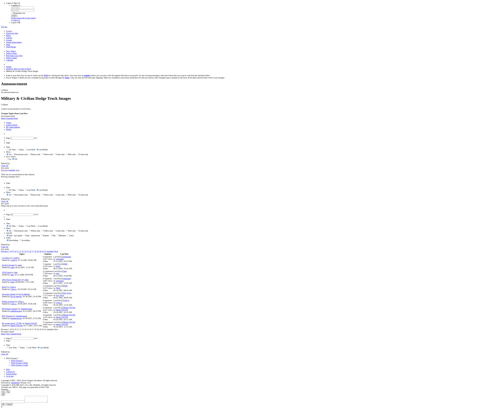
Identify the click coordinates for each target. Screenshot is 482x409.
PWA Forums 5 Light (19, 365)
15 (28, 251)
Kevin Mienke (24, 294)
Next (17, 170)
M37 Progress (7, 316)
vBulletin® (15, 383)
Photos (8, 129)
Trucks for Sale (12, 33)
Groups (9, 40)
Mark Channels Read (9, 118)
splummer (60, 259)
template (11, 170)
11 (18, 251)
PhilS (58, 266)
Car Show (6, 258)
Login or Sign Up (13, 3)
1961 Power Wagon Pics (11, 280)
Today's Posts (11, 53)
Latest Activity (12, 125)
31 (45, 251)
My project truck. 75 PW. (12, 323)
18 (35, 251)
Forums (9, 31)
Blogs (8, 36)
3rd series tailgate (9, 294)
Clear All (4, 166)
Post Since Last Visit (14, 56)
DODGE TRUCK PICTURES (18, 69)
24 (43, 251)
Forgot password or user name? (23, 18)
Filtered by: (5, 163)
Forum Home (11, 374)
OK (3, 395)
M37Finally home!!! (10, 309)
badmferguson (26, 309)
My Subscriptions (13, 127)
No (8, 392)
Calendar (9, 60)
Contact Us (10, 372)
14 (25, 251)
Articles (9, 38)
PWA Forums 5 (17, 361)
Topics (8, 123)
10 (15, 251)
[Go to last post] (72, 261)
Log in (14, 16)
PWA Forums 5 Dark (19, 363)
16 (30, 251)
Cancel (9, 404)
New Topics (11, 51)
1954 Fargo (6, 272)
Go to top (10, 376)
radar (20, 265)
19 (38, 251)
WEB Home (11, 47)
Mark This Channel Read (11, 334)
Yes (3, 392)
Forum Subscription (14, 42)
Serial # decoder (8, 265)
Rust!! (4, 287)
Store (8, 45)
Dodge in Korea (8, 301)
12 (20, 251)
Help (8, 369)
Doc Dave (60, 295)
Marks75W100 (62, 310)
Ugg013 (16, 258)
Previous (4, 170)
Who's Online (11, 58)
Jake (16, 272)
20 (40, 251)
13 (23, 251)
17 (33, 251)
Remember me (19, 13)
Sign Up (16, 20)
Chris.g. (13, 287)
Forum (8, 67)
